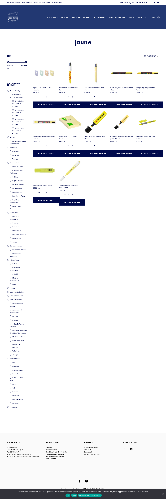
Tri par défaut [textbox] (150, 56)
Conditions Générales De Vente (56, 452)
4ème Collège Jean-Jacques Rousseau (18, 112)
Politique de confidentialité (89, 495)
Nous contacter (137, 18)
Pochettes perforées (19, 234)
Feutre (14, 384)
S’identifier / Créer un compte (133, 3)
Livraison (49, 447)
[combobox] (144, 56)
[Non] (163, 494)
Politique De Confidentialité (55, 454)
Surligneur (16, 403)
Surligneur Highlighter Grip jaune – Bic (145, 138)
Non (74, 495)
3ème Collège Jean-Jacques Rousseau (18, 103)
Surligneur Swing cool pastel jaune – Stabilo (68, 187)
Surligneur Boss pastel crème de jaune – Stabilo (121, 138)
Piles (14, 284)
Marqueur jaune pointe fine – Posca (146, 89)
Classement (14, 213)
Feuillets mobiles (18, 185)
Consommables (17, 370)
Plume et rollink (18, 399)
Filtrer (24, 66)
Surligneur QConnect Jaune (42, 185)
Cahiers (15, 177)
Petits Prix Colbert (81, 18)
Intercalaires (16, 231)
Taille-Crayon (16, 351)
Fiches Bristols (17, 188)
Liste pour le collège (17, 292)
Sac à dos (15, 155)
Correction (16, 374)
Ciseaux (15, 320)
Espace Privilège (117, 18)
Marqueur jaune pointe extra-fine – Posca (121, 89)
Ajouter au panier (46, 105)
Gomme (15, 392)
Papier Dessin (17, 192)
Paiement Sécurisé (52, 450)
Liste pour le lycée (16, 296)
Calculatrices (17, 264)
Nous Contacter (51, 458)
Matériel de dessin (18, 337)
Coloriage (15, 366)
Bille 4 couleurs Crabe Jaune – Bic (69, 89)
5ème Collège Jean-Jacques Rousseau (18, 121)
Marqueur (15, 396)
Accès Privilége (15, 91)
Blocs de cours (17, 167)
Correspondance (16, 246)
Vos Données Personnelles (55, 456)
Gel (13, 388)
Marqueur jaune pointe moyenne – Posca (44, 138)
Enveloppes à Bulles (19, 250)
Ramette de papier (19, 196)
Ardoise (15, 316)
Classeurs (15, 227)
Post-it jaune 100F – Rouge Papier (68, 138)
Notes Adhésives (18, 341)
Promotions (14, 407)
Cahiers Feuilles (15, 163)
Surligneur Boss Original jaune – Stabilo (95, 138)
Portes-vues (16, 238)
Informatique (14, 260)
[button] (153, 17)
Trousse (15, 159)
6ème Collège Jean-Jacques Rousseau (18, 130)
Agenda (12, 137)
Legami (64, 18)
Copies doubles (17, 181)
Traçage (15, 355)
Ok (68, 495)
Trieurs (14, 242)
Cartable (15, 151)
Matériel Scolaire (16, 300)
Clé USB (15, 274)
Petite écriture (15, 358)
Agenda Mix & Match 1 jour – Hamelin (42, 89)
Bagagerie (13, 147)
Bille (13, 362)
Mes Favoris (99, 18)
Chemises (15, 223)
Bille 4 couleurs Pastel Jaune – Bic (94, 89)
